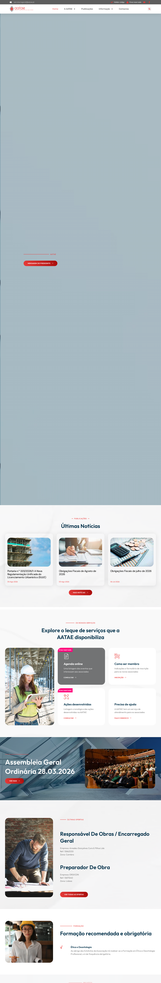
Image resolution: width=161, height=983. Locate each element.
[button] (149, 9)
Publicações (87, 9)
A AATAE (68, 9)
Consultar (69, 677)
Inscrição (119, 677)
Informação (104, 9)
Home (55, 9)
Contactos (124, 9)
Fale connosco (121, 718)
